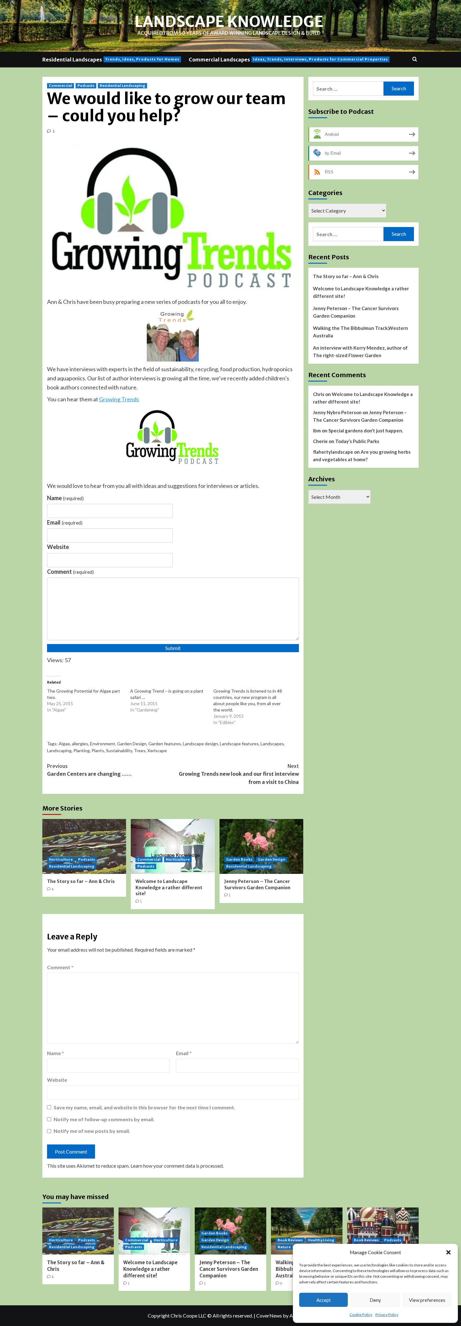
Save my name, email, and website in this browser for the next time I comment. (144, 1107)
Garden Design (131, 743)
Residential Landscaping (122, 85)
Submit (173, 648)
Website (58, 546)
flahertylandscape (333, 452)
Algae (64, 743)
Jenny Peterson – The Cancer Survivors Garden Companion (257, 884)
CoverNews (269, 1315)
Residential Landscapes (110, 59)
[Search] (415, 59)
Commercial (60, 85)
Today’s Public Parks (357, 441)
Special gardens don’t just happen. (365, 430)
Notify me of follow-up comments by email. (104, 1119)
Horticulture (61, 859)
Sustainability (119, 750)
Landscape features (239, 743)
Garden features (164, 743)
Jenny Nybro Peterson (337, 412)
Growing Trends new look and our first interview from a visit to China (239, 774)
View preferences (427, 1300)
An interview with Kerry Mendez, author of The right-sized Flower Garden (360, 351)
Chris (318, 394)
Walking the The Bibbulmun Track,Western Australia (360, 331)
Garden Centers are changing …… (89, 770)
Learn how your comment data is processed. (177, 1166)
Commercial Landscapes (288, 59)
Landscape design (200, 743)
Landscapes (272, 743)
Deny (375, 1300)
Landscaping (59, 750)
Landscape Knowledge (229, 21)
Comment (70, 571)
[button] (448, 1252)
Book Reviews (290, 1240)
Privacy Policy (386, 1314)
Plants (98, 750)
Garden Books (239, 859)
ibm (317, 430)
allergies (80, 743)
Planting (81, 750)
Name (65, 497)
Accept (323, 1300)
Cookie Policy (361, 1314)
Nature (284, 1247)
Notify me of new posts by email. (92, 1131)
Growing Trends (119, 399)
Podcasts (85, 85)
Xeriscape (157, 750)
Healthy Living (321, 1240)
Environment (102, 743)
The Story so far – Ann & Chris (81, 881)
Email (64, 522)
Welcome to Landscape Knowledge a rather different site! (168, 887)
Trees (140, 750)
